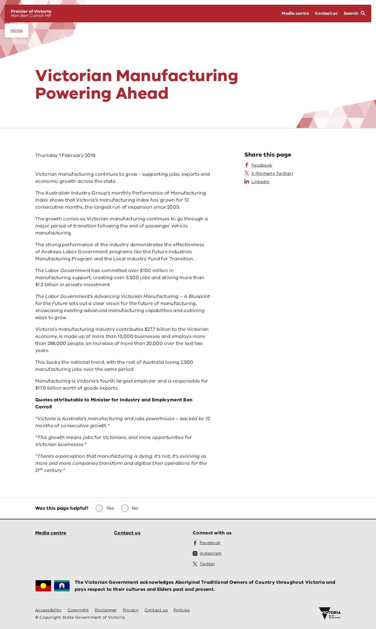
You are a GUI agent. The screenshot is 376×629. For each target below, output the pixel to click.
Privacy (131, 610)
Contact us (127, 533)
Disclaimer (106, 610)
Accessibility (48, 610)
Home (17, 30)
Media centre (50, 533)
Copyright (78, 610)
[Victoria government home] (330, 613)
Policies (182, 610)
